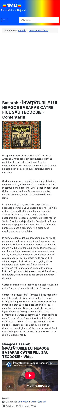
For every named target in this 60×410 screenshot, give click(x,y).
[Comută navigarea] (4, 20)
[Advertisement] (30, 67)
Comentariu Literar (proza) (31, 401)
